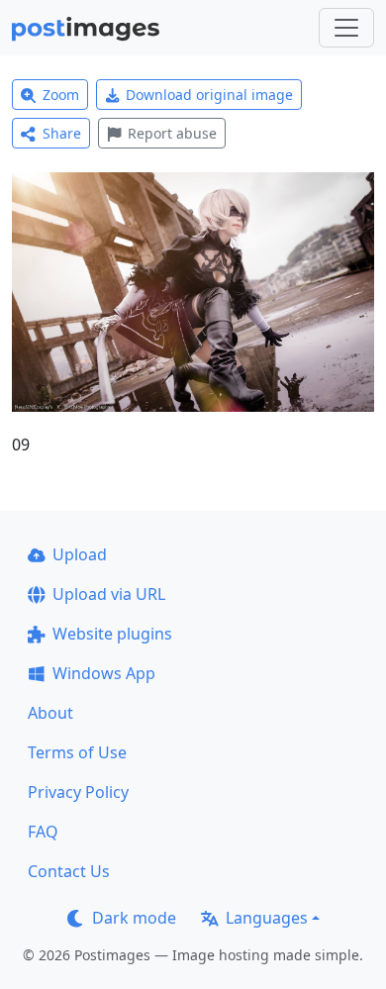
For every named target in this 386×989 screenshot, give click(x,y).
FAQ (43, 831)
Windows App (103, 673)
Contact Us (69, 871)
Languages (267, 918)
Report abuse (172, 133)
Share (62, 133)
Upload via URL (108, 594)
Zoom (61, 94)
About (50, 713)
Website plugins (112, 633)
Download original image (209, 94)
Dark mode (134, 918)
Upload (79, 554)
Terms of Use (77, 752)
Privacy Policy (78, 792)
